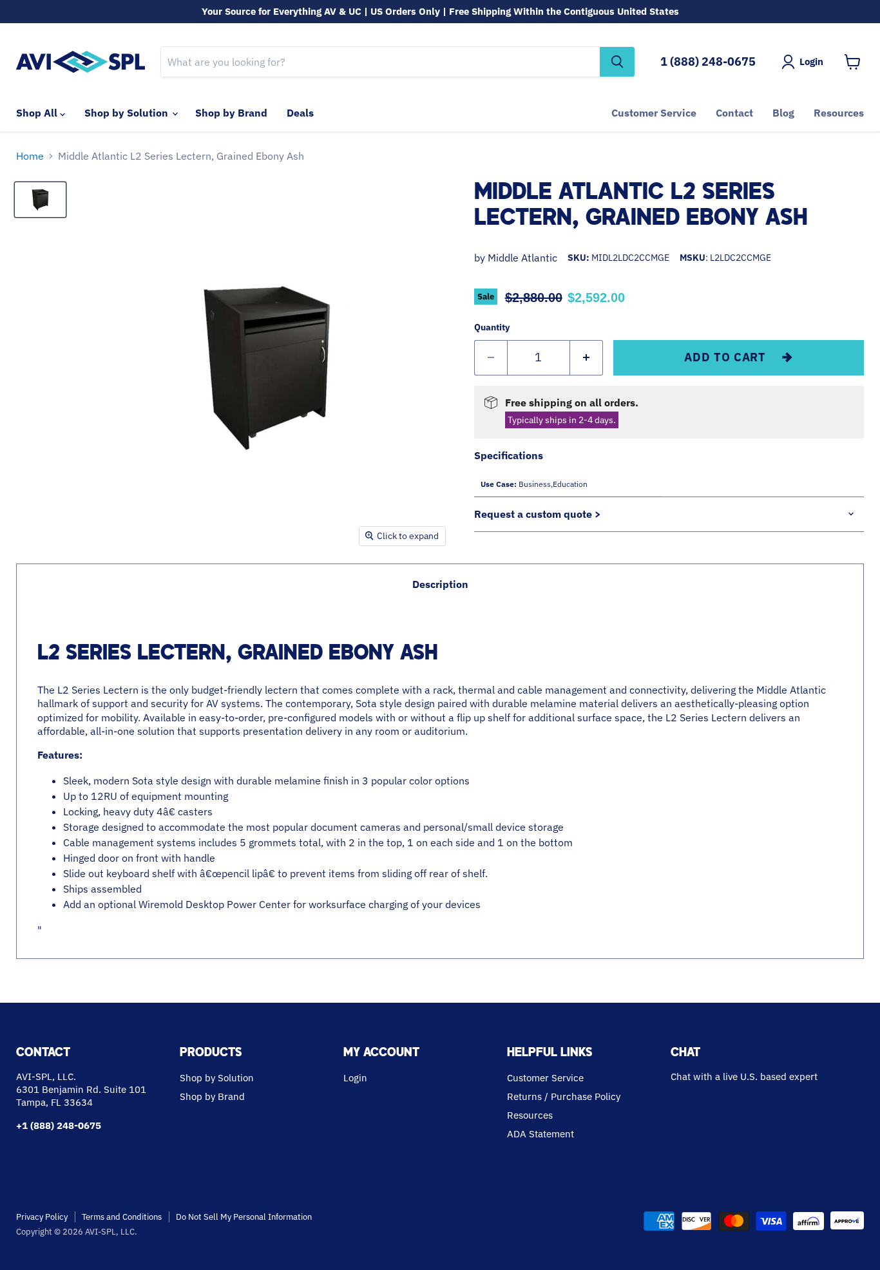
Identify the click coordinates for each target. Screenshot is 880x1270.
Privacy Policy (42, 1216)
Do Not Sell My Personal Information (244, 1216)
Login (355, 1078)
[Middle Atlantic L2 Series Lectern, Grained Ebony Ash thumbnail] (40, 199)
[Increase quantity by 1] (586, 357)
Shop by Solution (127, 112)
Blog (783, 112)
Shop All (38, 112)
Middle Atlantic (522, 257)
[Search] (617, 62)
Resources (839, 112)
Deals (300, 112)
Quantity (492, 327)
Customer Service (653, 112)
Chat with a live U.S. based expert (744, 1076)
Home (30, 155)
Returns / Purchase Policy (563, 1096)
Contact (734, 112)
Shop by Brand (231, 112)
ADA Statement (540, 1134)
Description (440, 584)
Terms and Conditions (122, 1216)
